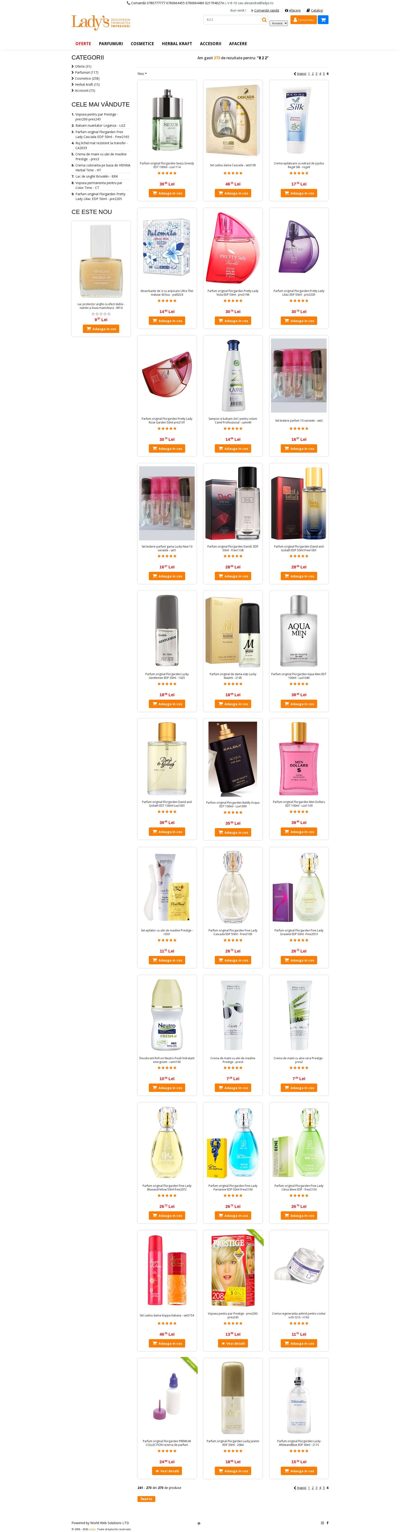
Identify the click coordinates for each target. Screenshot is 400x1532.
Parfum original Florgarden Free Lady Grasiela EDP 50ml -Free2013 (299, 932)
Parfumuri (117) (86, 72)
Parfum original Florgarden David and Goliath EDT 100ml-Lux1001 (167, 804)
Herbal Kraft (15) (87, 84)
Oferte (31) (83, 66)
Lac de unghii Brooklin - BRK (96, 176)
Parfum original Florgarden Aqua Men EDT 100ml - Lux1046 (298, 676)
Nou (141, 73)
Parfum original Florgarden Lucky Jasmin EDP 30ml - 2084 (233, 1443)
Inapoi (301, 73)
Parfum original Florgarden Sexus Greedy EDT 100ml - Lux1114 (167, 165)
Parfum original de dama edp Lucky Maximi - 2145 (233, 676)
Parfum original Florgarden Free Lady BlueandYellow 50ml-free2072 (167, 1187)
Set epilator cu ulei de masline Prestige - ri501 (167, 932)
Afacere (295, 10)
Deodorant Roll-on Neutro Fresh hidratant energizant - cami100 (166, 1060)
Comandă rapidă (266, 10)
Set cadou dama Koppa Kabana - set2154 (167, 1315)
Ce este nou (92, 211)
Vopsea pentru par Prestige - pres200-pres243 (233, 1315)
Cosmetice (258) (87, 78)
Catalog (317, 10)
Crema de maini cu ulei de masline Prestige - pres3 (232, 1060)
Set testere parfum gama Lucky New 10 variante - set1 (167, 548)
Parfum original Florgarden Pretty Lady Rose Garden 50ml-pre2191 (167, 420)
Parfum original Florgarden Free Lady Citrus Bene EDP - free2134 (299, 1187)
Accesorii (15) (85, 90)
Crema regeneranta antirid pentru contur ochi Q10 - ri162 (299, 1315)
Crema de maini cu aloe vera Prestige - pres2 (299, 1060)
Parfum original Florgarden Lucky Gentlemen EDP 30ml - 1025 (167, 676)
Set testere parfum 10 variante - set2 (299, 421)
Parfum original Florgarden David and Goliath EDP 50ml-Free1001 (299, 548)
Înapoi (146, 1499)
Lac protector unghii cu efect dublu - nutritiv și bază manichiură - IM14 (101, 306)
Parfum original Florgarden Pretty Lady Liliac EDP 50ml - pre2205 (299, 293)
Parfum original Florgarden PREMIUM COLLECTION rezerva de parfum (167, 1443)
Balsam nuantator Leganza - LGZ (100, 125)
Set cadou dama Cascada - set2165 (233, 165)
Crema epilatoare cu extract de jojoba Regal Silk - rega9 (299, 165)
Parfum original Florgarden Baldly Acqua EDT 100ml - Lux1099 (232, 804)
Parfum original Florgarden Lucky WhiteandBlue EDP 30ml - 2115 (299, 1443)
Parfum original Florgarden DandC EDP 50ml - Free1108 (232, 548)
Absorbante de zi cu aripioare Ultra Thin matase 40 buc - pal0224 (167, 293)
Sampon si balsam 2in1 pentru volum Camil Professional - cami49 (233, 420)
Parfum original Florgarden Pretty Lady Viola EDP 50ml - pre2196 (233, 293)
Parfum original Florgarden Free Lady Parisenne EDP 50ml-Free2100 (233, 1187)
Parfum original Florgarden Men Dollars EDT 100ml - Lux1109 (299, 804)
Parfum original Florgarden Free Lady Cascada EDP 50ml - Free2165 (233, 932)
